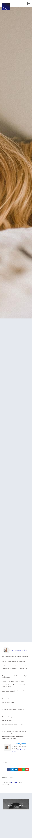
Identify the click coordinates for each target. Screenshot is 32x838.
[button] (28, 3)
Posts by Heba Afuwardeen (19, 750)
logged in (14, 782)
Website (14, 751)
